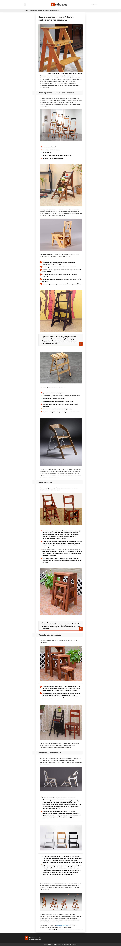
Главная (27, 10)
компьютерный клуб (62, 925)
